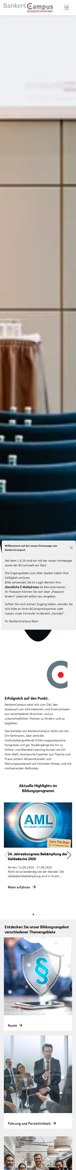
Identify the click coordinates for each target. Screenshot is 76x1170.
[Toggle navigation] (66, 7)
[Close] (71, 548)
